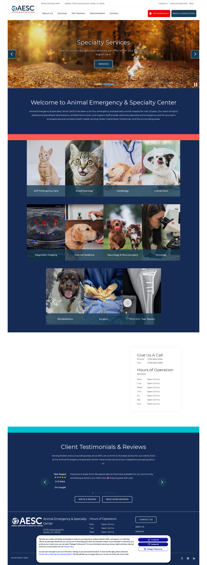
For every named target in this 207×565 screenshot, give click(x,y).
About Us (47, 13)
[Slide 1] (98, 84)
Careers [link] (113, 13)
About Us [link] (139, 527)
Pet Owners (78, 13)
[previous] (12, 54)
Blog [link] (191, 3)
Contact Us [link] (162, 3)
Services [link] (139, 531)
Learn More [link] (68, 64)
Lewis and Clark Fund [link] (178, 3)
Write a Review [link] (87, 499)
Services (62, 13)
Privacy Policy (69, 547)
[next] (195, 54)
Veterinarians (97, 13)
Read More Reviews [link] (117, 499)
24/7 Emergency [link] (161, 13)
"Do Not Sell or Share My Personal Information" (55, 554)
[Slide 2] (109, 84)
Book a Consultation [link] (184, 13)
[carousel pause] (195, 84)
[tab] (142, 374)
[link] (23, 9)
